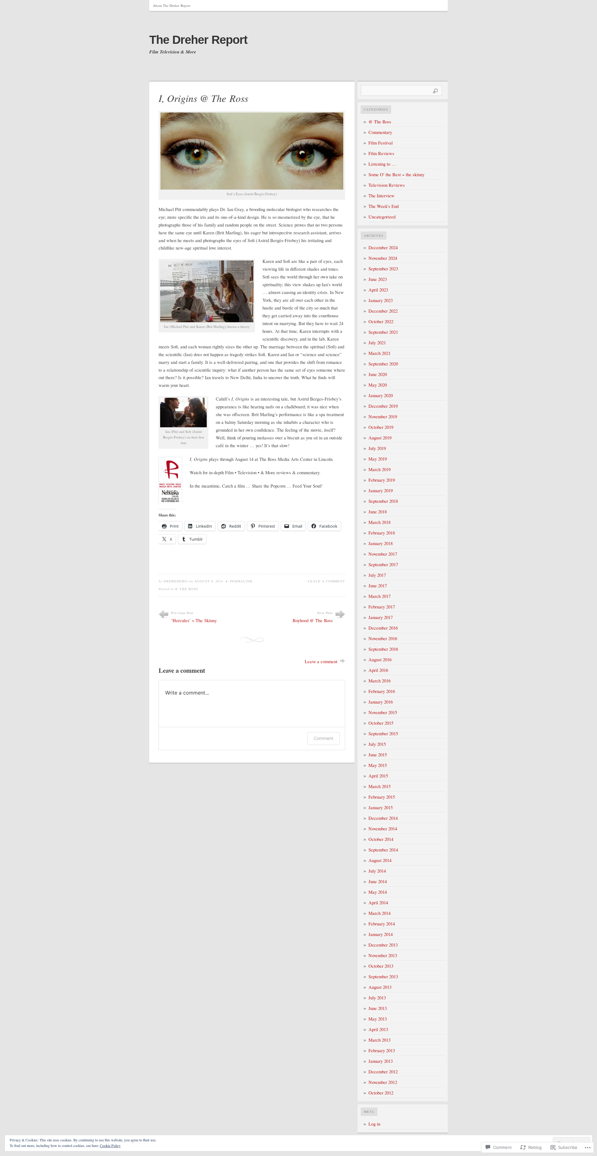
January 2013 (380, 1061)
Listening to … (382, 164)
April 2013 (378, 1029)
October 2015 (380, 723)
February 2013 (381, 1050)
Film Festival (380, 143)
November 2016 (382, 638)
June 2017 (377, 586)
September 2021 (383, 332)
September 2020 (383, 364)
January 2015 (380, 807)
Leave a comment (326, 581)
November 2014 (382, 829)
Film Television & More (172, 52)
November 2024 (382, 258)
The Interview (381, 196)
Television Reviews (386, 185)
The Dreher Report (198, 40)
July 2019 (377, 448)
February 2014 (381, 924)
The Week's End (383, 206)
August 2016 (379, 660)
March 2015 (379, 786)
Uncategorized (382, 217)
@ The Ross (186, 589)
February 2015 (381, 797)
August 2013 (379, 987)
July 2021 (377, 343)
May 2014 (377, 892)
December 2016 (383, 628)
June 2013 (377, 1008)
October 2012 (380, 1093)
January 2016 (380, 702)
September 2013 (383, 976)
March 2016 (379, 681)
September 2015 (383, 733)
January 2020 (380, 395)
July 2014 (377, 871)
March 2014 (379, 913)
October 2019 (380, 427)
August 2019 (379, 438)
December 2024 (383, 247)
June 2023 (377, 279)
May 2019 (377, 459)
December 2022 (383, 311)
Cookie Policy (110, 1145)
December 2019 (383, 406)
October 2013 (380, 966)
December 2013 (383, 945)
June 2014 (377, 881)
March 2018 (379, 522)
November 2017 (382, 554)
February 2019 (381, 480)
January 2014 (380, 934)
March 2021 (379, 353)
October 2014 (380, 839)
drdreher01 (176, 581)
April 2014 (378, 903)
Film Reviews (381, 153)
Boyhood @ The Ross (313, 620)
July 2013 (377, 998)
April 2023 (378, 290)
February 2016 (381, 691)
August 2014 (379, 860)
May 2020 (377, 385)
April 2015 (378, 776)
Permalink (241, 581)
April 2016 (378, 670)
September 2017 (383, 564)
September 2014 (383, 850)
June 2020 (377, 374)
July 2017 (377, 575)
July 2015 (377, 744)
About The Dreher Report (171, 5)
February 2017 (381, 607)
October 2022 (380, 321)
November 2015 (382, 712)
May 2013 (377, 1019)
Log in (374, 1124)
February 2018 (381, 533)
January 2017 (380, 617)
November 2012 (382, 1082)
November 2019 (382, 417)
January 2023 (380, 300)
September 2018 (383, 501)
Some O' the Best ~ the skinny (396, 174)
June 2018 (377, 512)
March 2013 (379, 1040)
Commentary (380, 132)
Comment (323, 738)
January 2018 (380, 543)
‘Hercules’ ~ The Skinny (194, 620)
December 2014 (383, 818)
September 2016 (383, 649)
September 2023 (383, 269)
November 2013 (382, 955)
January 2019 (380, 490)
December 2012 (383, 1072)
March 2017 (379, 596)
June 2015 (377, 755)
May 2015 (377, 765)
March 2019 (379, 469)
